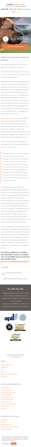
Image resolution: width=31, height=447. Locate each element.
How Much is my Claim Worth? (8, 392)
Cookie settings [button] (6, 443)
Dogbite (15, 4)
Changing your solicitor (6, 429)
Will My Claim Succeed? (6, 390)
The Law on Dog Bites (6, 424)
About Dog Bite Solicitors (6, 364)
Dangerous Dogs (5, 419)
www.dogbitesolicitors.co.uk (9, 118)
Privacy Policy (4, 371)
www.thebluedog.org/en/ (9, 95)
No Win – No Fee (5, 406)
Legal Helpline (4, 376)
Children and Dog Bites (6, 394)
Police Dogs (3, 422)
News (2, 369)
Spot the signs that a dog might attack (11, 273)
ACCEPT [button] (14, 443)
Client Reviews (4, 367)
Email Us (25, 41)
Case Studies (4, 408)
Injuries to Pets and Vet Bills (7, 399)
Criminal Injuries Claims (6, 401)
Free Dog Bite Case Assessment (8, 403)
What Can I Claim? (5, 387)
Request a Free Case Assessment (15, 46)
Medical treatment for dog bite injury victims (14, 279)
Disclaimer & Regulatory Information (9, 374)
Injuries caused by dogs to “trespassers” (10, 426)
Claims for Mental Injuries (7, 396)
